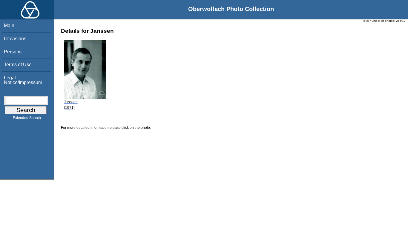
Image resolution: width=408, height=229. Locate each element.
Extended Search (27, 118)
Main (9, 25)
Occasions (15, 38)
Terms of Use (18, 64)
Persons (13, 51)
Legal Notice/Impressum (23, 80)
